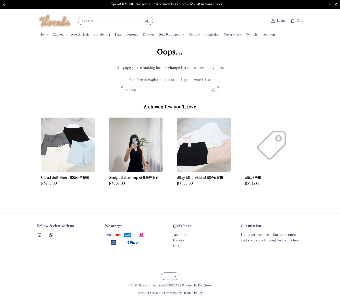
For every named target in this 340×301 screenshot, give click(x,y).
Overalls (252, 35)
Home (44, 35)
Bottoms (132, 35)
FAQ (176, 246)
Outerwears (232, 35)
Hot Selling (102, 35)
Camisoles (211, 35)
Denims (194, 35)
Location (268, 35)
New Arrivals (80, 35)
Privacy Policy (172, 293)
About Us (179, 235)
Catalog (58, 35)
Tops (118, 35)
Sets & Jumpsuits (171, 35)
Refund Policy (193, 293)
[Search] (146, 21)
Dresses (148, 35)
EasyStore (205, 285)
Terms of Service (148, 293)
